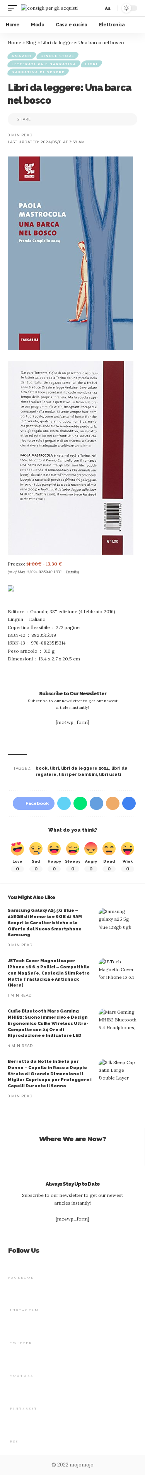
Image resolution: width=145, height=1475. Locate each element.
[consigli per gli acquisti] (49, 8)
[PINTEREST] (14, 1395)
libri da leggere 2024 (85, 768)
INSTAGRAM (24, 1310)
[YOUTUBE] (14, 1362)
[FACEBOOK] (12, 1264)
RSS (14, 1441)
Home (14, 42)
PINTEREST (24, 1408)
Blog (31, 42)
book (42, 768)
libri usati (110, 774)
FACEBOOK (21, 1277)
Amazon (22, 56)
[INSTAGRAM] (14, 1297)
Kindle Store (57, 56)
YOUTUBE (22, 1375)
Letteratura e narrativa (44, 64)
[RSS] (14, 1428)
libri (54, 768)
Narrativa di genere (38, 72)
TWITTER (21, 1343)
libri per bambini (78, 774)
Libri (91, 64)
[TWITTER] (14, 1330)
